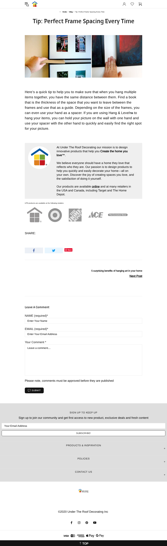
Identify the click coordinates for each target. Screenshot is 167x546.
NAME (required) (36, 315)
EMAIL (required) (36, 329)
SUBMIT (36, 390)
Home (64, 12)
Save (70, 250)
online (96, 186)
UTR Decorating (35, 4)
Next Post (135, 276)
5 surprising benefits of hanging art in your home (116, 270)
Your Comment (35, 342)
